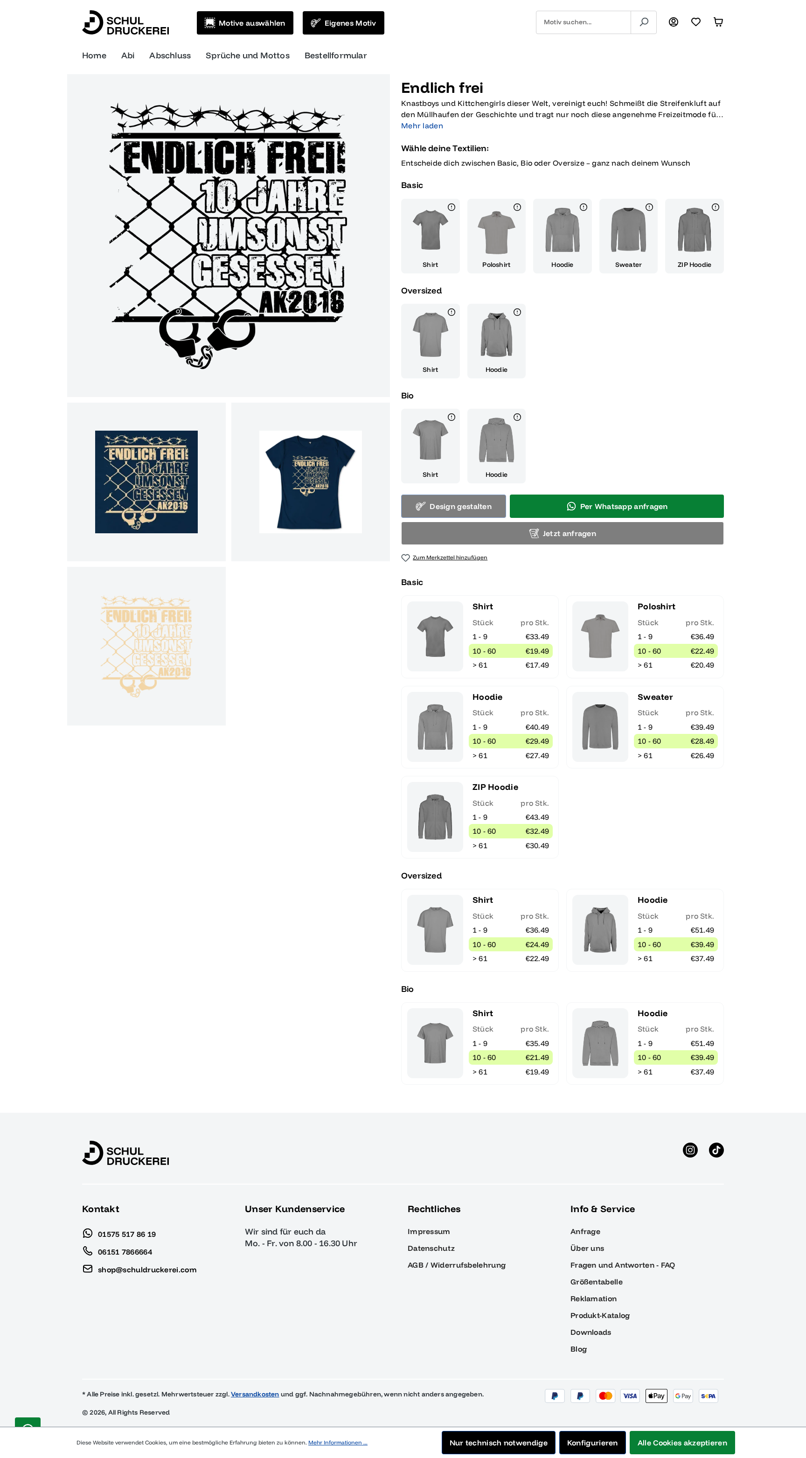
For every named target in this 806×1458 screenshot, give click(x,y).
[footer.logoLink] (125, 1152)
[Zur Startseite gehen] (125, 22)
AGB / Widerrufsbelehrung (457, 1265)
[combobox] (583, 22)
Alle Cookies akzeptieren (682, 1442)
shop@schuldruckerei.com (147, 1269)
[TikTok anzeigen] (716, 1153)
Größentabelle (596, 1281)
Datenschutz (431, 1248)
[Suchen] (644, 22)
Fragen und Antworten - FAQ (622, 1265)
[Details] (451, 208)
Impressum (429, 1231)
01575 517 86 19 (127, 1233)
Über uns (587, 1248)
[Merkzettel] (696, 22)
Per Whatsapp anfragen (624, 506)
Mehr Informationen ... (338, 1442)
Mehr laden (422, 125)
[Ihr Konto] (673, 22)
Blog (578, 1348)
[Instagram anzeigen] (690, 1153)
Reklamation (593, 1298)
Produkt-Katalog (600, 1315)
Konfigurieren (592, 1442)
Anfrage (585, 1231)
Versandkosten (255, 1394)
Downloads (590, 1332)
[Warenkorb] (718, 22)
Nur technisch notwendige (499, 1442)
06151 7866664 (125, 1251)
